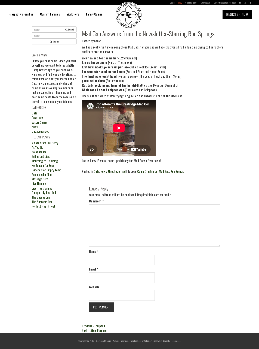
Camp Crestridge (147, 171)
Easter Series (39, 122)
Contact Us (205, 2)
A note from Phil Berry (45, 143)
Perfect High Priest (43, 206)
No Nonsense (39, 152)
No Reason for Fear (43, 165)
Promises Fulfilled (42, 174)
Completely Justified (44, 192)
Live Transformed (42, 188)
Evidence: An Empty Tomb (46, 170)
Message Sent (40, 179)
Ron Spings (177, 171)
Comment (96, 201)
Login (172, 2)
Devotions (37, 117)
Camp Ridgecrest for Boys (225, 2)
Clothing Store (191, 2)
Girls (96, 171)
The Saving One (41, 197)
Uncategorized (117, 171)
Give (180, 2)
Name (93, 251)
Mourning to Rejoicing (45, 161)
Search (70, 29)
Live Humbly (39, 183)
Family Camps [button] (94, 14)
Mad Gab (164, 171)
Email (93, 269)
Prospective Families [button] (21, 14)
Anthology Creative (152, 340)
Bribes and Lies (41, 156)
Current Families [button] (50, 14)
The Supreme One (42, 201)
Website (94, 287)
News (104, 171)
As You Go (37, 147)
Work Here (73, 14)
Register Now (237, 14)
